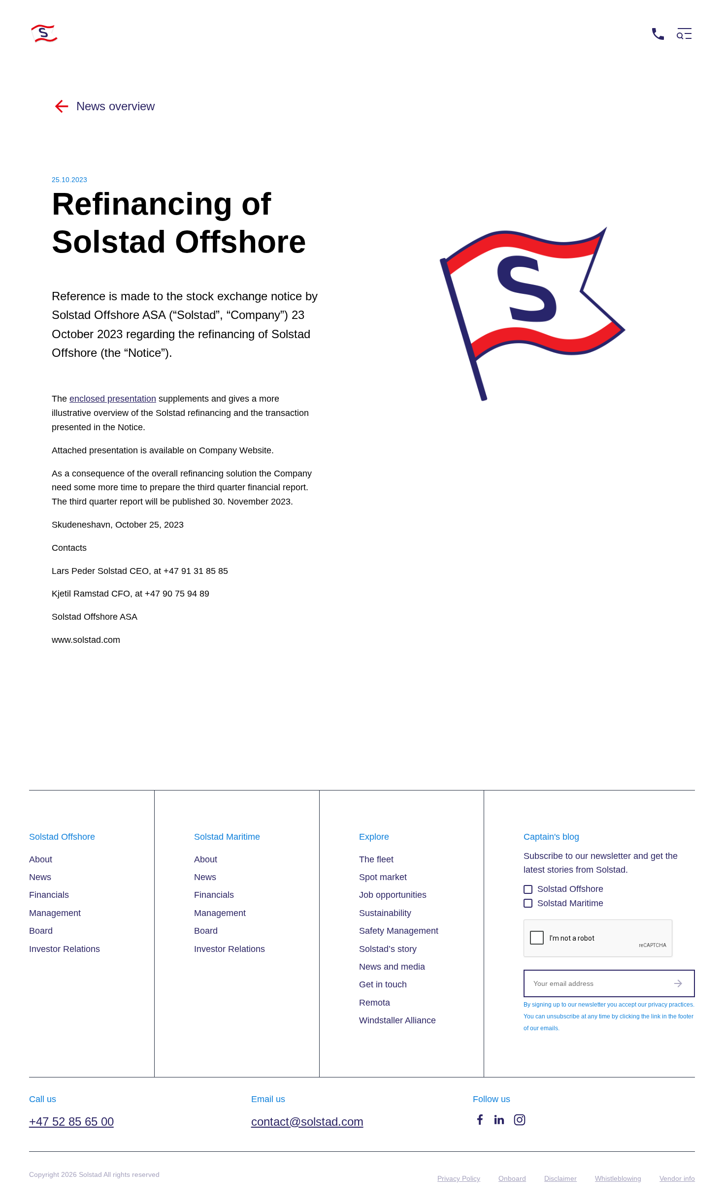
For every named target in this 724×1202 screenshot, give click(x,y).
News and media (392, 967)
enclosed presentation (112, 399)
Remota (374, 1003)
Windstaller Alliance (397, 1020)
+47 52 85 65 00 (614, 34)
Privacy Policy (458, 1178)
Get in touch (383, 984)
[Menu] (684, 34)
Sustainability (385, 913)
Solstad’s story (388, 949)
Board (41, 931)
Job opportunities (393, 895)
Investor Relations (64, 949)
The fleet (376, 859)
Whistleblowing (618, 1178)
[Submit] (678, 983)
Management (55, 913)
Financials (49, 895)
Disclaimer (560, 1178)
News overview (115, 106)
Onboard (512, 1178)
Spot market (383, 877)
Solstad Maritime (570, 903)
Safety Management (398, 931)
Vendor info (677, 1178)
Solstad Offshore (570, 889)
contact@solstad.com (307, 1121)
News (40, 877)
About (40, 859)
